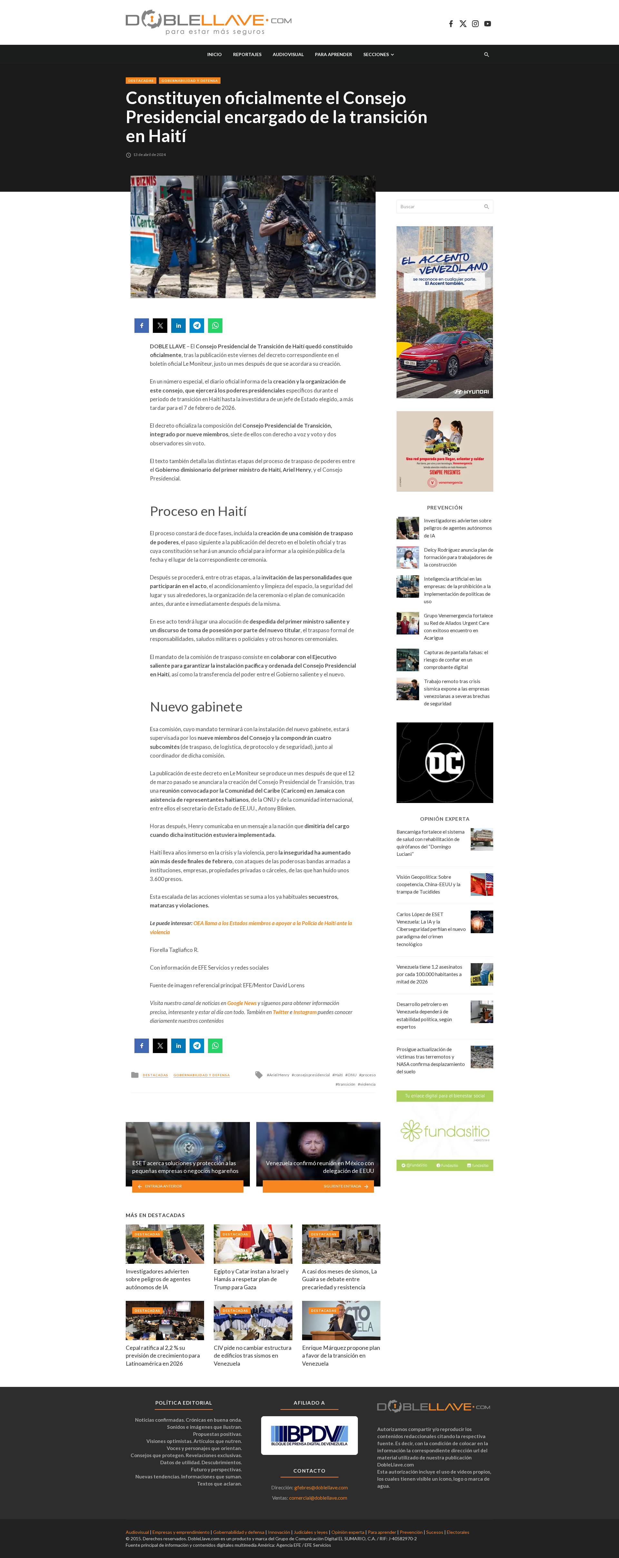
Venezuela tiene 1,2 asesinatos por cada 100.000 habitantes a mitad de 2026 (429, 974)
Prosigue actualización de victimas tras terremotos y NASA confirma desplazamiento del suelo (431, 1060)
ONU (352, 1074)
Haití (339, 1074)
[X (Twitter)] (463, 22)
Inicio (214, 54)
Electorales (458, 1532)
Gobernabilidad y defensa (190, 80)
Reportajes (247, 54)
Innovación (279, 1532)
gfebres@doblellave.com (321, 1487)
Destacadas (141, 80)
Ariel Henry (279, 1074)
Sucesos (434, 1532)
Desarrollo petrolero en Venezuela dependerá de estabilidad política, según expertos (424, 1015)
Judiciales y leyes (311, 1532)
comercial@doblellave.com (318, 1498)
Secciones (376, 54)
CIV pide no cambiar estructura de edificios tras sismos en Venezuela (252, 1355)
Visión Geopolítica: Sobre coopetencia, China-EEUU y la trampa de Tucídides (428, 884)
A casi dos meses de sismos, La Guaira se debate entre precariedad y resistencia (339, 1279)
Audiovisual (288, 54)
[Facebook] (451, 22)
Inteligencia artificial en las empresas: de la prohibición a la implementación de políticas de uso (457, 590)
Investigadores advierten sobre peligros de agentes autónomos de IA (158, 1279)
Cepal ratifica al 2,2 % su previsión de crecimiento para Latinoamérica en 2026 (163, 1355)
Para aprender (333, 54)
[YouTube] (487, 22)
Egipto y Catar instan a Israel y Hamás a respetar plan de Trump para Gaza (251, 1279)
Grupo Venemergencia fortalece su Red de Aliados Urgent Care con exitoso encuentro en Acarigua (458, 627)
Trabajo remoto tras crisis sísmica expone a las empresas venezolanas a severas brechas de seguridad (457, 692)
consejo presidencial (312, 1074)
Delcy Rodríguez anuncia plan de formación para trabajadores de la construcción (458, 557)
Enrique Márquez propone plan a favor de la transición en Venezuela (341, 1355)
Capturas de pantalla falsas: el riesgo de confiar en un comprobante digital (456, 659)
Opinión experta (347, 1532)
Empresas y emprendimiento (181, 1532)
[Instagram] (475, 22)
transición (346, 1084)
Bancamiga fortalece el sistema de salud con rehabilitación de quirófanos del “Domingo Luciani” (431, 843)
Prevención (411, 1532)
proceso (368, 1074)
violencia (368, 1084)
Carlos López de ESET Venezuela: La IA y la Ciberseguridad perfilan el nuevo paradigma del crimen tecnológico (431, 929)
